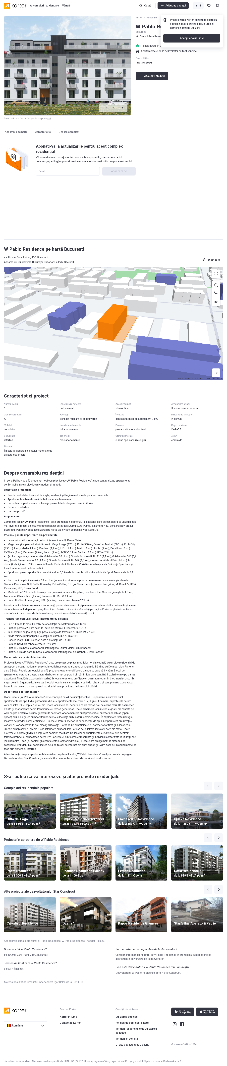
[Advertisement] (113, 211)
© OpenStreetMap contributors (208, 378)
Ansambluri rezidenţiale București (23, 262)
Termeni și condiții (126, 1038)
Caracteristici (43, 131)
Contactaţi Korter (70, 1022)
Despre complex (69, 131)
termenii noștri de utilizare (185, 27)
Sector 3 (69, 262)
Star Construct (144, 63)
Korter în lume (68, 1016)
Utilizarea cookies (126, 1016)
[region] (113, 323)
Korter (139, 17)
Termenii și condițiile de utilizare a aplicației (136, 1030)
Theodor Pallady (53, 262)
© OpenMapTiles (185, 378)
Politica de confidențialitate (132, 1022)
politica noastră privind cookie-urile (190, 23)
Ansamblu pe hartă (16, 131)
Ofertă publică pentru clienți (132, 1044)
